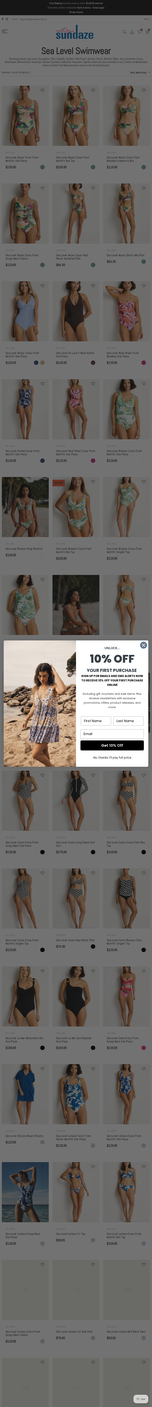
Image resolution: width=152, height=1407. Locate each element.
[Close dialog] (143, 645)
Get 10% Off (112, 745)
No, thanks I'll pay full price (112, 757)
